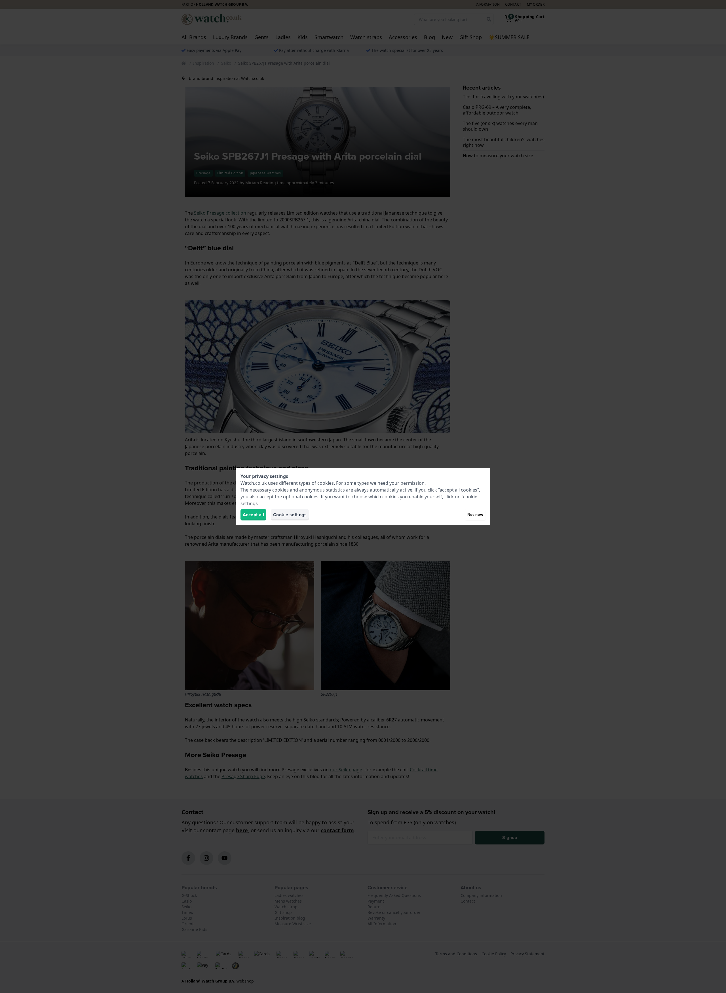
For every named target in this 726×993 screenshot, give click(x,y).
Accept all (253, 514)
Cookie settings (290, 514)
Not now (475, 515)
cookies (325, 483)
